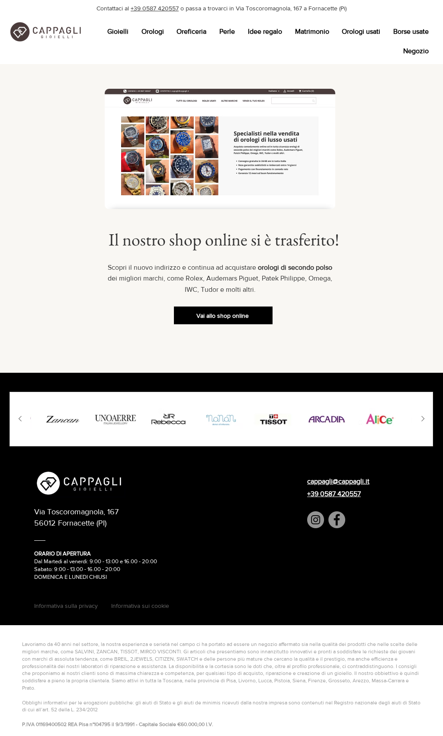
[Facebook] (336, 519)
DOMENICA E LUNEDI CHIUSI (70, 577)
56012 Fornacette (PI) (70, 523)
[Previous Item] (20, 419)
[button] (117, 31)
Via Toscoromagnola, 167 (76, 511)
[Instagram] (315, 519)
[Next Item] (422, 419)
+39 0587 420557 (155, 8)
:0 (114, 569)
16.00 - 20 (99, 569)
